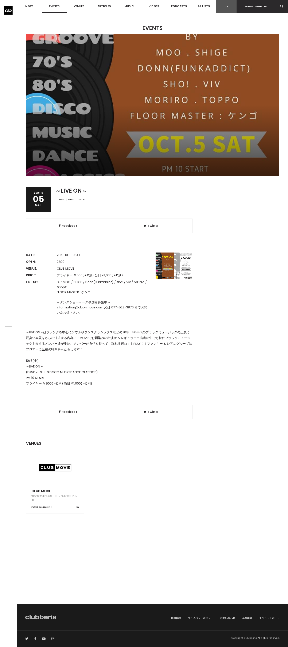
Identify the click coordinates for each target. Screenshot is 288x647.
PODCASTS (179, 6)
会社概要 (247, 618)
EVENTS (54, 6)
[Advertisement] (152, 568)
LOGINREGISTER (256, 6)
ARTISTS (204, 6)
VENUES (79, 6)
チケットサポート (269, 618)
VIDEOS (154, 6)
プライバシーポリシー (200, 618)
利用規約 (176, 618)
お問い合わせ (227, 618)
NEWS (29, 6)
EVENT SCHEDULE (40, 507)
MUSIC (129, 6)
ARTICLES (104, 6)
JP (226, 6)
